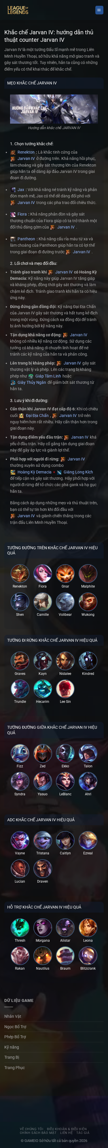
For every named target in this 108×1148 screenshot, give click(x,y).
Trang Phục (14, 1067)
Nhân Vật (12, 1016)
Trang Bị (11, 1057)
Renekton (26, 152)
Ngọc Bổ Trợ (15, 1026)
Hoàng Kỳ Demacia (34, 472)
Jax (20, 189)
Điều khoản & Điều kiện (67, 1129)
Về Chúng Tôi (31, 1129)
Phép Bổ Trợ (15, 1036)
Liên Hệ (66, 1133)
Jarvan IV (26, 158)
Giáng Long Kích (78, 472)
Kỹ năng (11, 1047)
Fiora (22, 214)
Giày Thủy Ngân (31, 382)
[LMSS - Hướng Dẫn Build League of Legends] (18, 10)
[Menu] (99, 10)
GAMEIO (31, 1140)
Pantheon (26, 239)
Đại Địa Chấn (37, 415)
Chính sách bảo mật (38, 1133)
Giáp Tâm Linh (48, 376)
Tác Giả (83, 1133)
